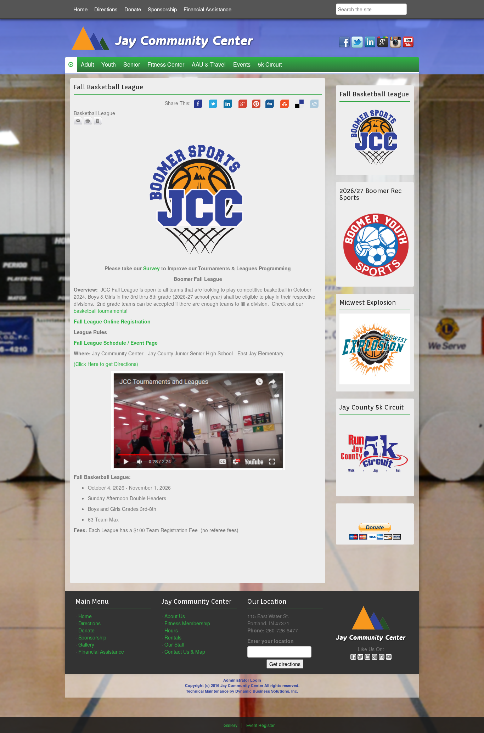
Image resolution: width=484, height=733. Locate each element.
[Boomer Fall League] (374, 136)
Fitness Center (165, 64)
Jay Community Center (182, 41)
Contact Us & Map (184, 651)
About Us (174, 616)
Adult (87, 64)
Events (242, 64)
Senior (131, 64)
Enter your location (270, 640)
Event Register (260, 725)
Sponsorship (162, 9)
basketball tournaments (100, 310)
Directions (106, 9)
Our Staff (174, 644)
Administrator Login (242, 680)
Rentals (172, 637)
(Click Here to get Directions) (106, 363)
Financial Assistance (207, 9)
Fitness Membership (187, 623)
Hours (171, 630)
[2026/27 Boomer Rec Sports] (374, 243)
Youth (108, 64)
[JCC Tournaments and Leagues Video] (198, 419)
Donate (132, 9)
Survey (151, 268)
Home (80, 9)
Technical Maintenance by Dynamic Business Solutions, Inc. (242, 691)
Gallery (86, 644)
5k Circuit (270, 64)
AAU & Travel (209, 64)
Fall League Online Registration (113, 321)
